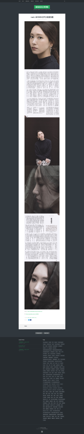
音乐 (56, 416)
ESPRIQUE (62, 344)
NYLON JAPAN (53, 353)
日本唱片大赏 (61, 401)
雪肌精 (53, 416)
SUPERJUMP (56, 357)
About (23, 1)
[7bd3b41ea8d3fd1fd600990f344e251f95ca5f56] (42, 45)
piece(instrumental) (49, 374)
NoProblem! (58, 353)
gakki (28, 317)
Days (53, 344)
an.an (56, 363)
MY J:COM (54, 347)
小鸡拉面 (48, 397)
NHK (59, 351)
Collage (44, 344)
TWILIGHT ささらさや (58, 361)
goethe (52, 366)
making (44, 370)
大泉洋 (57, 395)
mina (56, 370)
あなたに (53, 380)
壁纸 (54, 395)
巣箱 (52, 397)
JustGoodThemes (45, 428)
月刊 (57, 403)
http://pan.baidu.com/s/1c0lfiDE (32, 314)
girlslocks (47, 366)
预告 (58, 416)
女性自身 (61, 395)
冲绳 (46, 393)
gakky (31, 317)
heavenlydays (56, 366)
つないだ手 (53, 384)
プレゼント (45, 389)
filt (51, 365)
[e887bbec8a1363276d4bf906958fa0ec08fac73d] (42, 285)
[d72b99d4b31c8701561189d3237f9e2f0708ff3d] (42, 189)
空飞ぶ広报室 (61, 406)
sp (55, 376)
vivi (54, 378)
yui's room (61, 378)
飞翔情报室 (62, 416)
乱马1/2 (47, 391)
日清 (49, 403)
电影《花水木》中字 (49, 406)
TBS (58, 359)
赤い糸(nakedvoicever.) (46, 412)
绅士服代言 (51, 408)
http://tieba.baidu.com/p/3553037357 (35, 311)
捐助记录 (41, 1)
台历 (57, 393)
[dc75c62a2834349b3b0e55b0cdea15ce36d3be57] (42, 237)
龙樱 (61, 418)
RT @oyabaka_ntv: (22, 345)
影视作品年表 (27, 1)
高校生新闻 (45, 418)
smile (53, 376)
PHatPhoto (57, 355)
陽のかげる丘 (49, 416)
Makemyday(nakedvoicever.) (57, 349)
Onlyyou (53, 355)
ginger (44, 366)
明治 (51, 403)
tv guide (48, 378)
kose (63, 366)
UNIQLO (44, 363)
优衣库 (50, 391)
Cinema (56, 342)
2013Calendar (45, 342)
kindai (60, 366)
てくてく (58, 384)
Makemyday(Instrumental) (47, 349)
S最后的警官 (55, 359)
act (26, 317)
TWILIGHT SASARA (51, 361)
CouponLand (49, 344)
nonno (56, 372)
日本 (57, 401)
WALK (51, 363)
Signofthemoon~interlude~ (47, 359)
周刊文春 (61, 393)
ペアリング (49, 389)
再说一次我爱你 (61, 391)
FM (43, 346)
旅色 (54, 401)
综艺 (55, 408)
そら (50, 384)
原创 (55, 393)
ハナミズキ (55, 387)
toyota (44, 378)
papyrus (63, 372)
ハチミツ (50, 387)
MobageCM (52, 351)
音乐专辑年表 (37, 1)
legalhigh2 (53, 368)
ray (61, 374)
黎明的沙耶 (57, 418)
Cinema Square (60, 342)
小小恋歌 (44, 397)
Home (19, 1)
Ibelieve (44, 347)
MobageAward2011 (46, 351)
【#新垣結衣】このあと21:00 (24, 342)
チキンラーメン (45, 387)
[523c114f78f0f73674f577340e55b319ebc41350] (42, 93)
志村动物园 (60, 397)
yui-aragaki (45, 380)
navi (50, 372)
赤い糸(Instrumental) (56, 410)
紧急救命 (47, 408)
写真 (44, 393)
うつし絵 (57, 380)
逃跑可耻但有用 (45, 414)
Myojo (57, 351)
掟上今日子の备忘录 (62, 399)
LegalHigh (50, 347)
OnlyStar (49, 355)
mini (59, 370)
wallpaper (57, 378)
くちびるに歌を (45, 384)
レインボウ (59, 389)
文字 (44, 401)
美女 (57, 408)
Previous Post (39, 333)
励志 (49, 393)
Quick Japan (62, 355)
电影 (44, 406)
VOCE (48, 363)
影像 (57, 397)
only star (59, 372)
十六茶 (52, 393)
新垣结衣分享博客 (42, 7)
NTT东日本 (45, 353)
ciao (47, 365)
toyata (61, 376)
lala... (44, 368)
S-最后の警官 (45, 357)
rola (46, 376)
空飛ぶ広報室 (55, 406)
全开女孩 (56, 391)
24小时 (50, 342)
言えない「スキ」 (46, 410)
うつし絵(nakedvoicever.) (55, 382)
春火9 (54, 403)
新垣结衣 (33, 317)
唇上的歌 (48, 395)
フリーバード (60, 387)
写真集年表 (32, 1)
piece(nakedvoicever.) (56, 374)
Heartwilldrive (55, 346)
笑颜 (44, 408)
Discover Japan (57, 344)
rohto (44, 376)
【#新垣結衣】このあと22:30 (24, 349)
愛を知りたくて (45, 399)
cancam (61, 363)
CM (52, 342)
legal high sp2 (48, 368)
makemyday (62, 368)
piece (44, 374)
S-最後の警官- (51, 357)
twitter (51, 378)
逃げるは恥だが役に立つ (55, 412)
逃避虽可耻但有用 (60, 414)
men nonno (53, 370)
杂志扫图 (63, 403)
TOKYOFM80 (63, 359)
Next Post (46, 333)
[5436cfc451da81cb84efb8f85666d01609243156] (42, 141)
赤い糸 (51, 410)
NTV (48, 353)
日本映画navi (45, 403)
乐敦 (44, 391)
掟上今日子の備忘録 (54, 399)
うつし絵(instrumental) (46, 382)
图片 (52, 395)
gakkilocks (58, 365)
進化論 (44, 416)
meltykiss (48, 370)
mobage (62, 370)
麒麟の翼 (49, 418)
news (53, 372)
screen (50, 376)
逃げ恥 (61, 412)
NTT (62, 351)
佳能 (53, 391)
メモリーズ (54, 389)
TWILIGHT (44, 361)
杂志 (35, 317)
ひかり (62, 384)
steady (58, 376)
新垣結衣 (47, 401)
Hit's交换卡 (60, 346)
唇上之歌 (44, 395)
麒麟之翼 (53, 418)
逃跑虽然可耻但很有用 (52, 414)
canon (44, 365)
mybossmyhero (45, 372)
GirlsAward (50, 346)
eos (49, 365)
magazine (57, 368)
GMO (46, 346)
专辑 (62, 389)
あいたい (49, 380)
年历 (54, 397)
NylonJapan (45, 355)
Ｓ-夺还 (44, 420)
